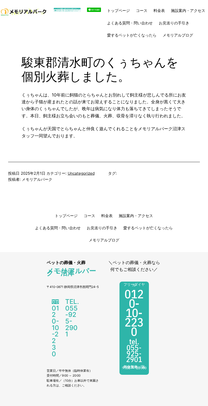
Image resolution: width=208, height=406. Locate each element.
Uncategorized (81, 173)
